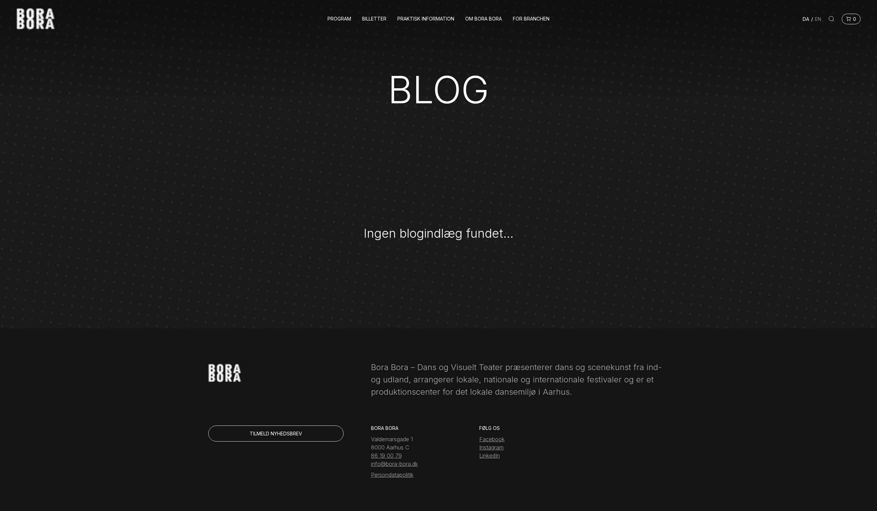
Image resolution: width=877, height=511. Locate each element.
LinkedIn (489, 455)
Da (806, 19)
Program (339, 18)
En (818, 19)
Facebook (492, 439)
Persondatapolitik (392, 474)
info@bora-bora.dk (394, 463)
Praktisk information (425, 18)
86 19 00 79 (386, 455)
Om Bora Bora (483, 18)
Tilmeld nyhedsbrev (276, 433)
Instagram (491, 447)
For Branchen (531, 18)
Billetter (374, 18)
